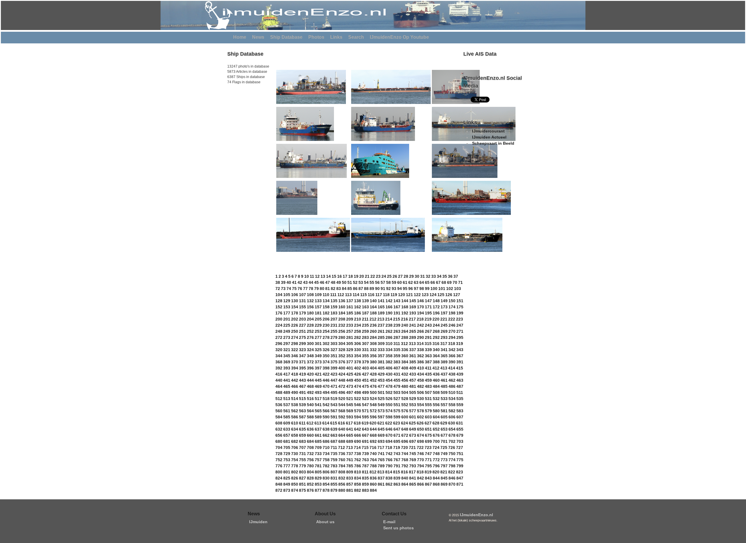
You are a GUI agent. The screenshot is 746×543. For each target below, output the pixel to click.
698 (420, 441)
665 (349, 435)
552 (404, 404)
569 (349, 410)
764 (373, 459)
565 (318, 410)
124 (433, 294)
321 (286, 349)
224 (278, 325)
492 (310, 392)
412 (435, 368)
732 (310, 453)
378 (357, 362)
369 (286, 362)
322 (294, 349)
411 (428, 368)
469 (318, 386)
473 (349, 386)
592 (341, 417)
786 (357, 466)
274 (294, 337)
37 (455, 276)
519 (333, 398)
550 (389, 404)
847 (459, 478)
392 (278, 368)
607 (459, 417)
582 (451, 410)
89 (372, 288)
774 (451, 459)
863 (396, 484)
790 (389, 466)
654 (451, 429)
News (258, 37)
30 (417, 276)
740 (373, 453)
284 (373, 337)
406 (389, 368)
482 (420, 386)
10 (306, 276)
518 (326, 398)
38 (277, 282)
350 (326, 355)
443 (302, 380)
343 (459, 349)
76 (300, 288)
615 (333, 423)
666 (357, 435)
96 (410, 288)
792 (404, 466)
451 (365, 380)
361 (412, 355)
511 (459, 392)
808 (341, 472)
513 (286, 398)
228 (310, 325)
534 (451, 398)
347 (302, 355)
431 (396, 374)
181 (318, 313)
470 (326, 386)
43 (305, 282)
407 (396, 368)
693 (381, 441)
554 (420, 404)
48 (333, 282)
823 (459, 472)
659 (302, 435)
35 (444, 276)
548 (373, 404)
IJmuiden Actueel (489, 137)
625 (412, 423)
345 (286, 355)
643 (365, 429)
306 (357, 343)
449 (349, 380)
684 (310, 441)
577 (412, 410)
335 (396, 349)
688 (341, 441)
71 (460, 282)
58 (388, 282)
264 (404, 331)
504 (404, 392)
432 (404, 374)
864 (404, 484)
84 (344, 288)
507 (428, 392)
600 (404, 417)
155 (302, 307)
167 (396, 307)
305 (349, 343)
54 (366, 282)
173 (444, 307)
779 (302, 466)
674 (420, 435)
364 (436, 355)
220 (435, 319)
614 (325, 423)
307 (365, 343)
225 (286, 325)
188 (373, 313)
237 (381, 325)
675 (428, 435)
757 (318, 459)
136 (341, 300)
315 (428, 343)
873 (286, 490)
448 (341, 380)
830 (326, 478)
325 (318, 349)
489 (286, 392)
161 (349, 307)
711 (333, 447)
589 (318, 417)
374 (326, 362)
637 (318, 429)
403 (365, 368)
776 (278, 466)
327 (333, 349)
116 (371, 294)
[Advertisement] (244, 125)
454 (389, 380)
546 (357, 404)
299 (302, 343)
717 (380, 447)
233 (349, 325)
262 (389, 331)
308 (373, 343)
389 (444, 362)
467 (302, 386)
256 (341, 331)
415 (459, 368)
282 (357, 337)
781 (318, 466)
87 (360, 288)
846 (451, 478)
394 (294, 368)
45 (316, 282)
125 (440, 294)
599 (396, 417)
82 (333, 288)
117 (378, 294)
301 (318, 343)
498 (357, 392)
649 (412, 429)
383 (396, 362)
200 (278, 319)
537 (286, 404)
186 (357, 313)
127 (456, 294)
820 (435, 472)
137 (349, 300)
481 (412, 386)
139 (365, 300)
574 (389, 410)
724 (435, 447)
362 (420, 355)
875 (302, 490)
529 (412, 398)
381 (381, 362)
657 (286, 435)
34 (439, 276)
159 (333, 307)
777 (286, 466)
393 (286, 368)
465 (286, 386)
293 (444, 337)
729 (286, 453)
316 (435, 343)
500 (373, 392)
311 (396, 343)
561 (286, 410)
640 (341, 429)
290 (420, 337)
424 (341, 374)
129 (286, 300)
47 (327, 282)
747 (428, 453)
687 (333, 441)
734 (326, 453)
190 (389, 313)
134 (326, 300)
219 (428, 319)
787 (365, 466)
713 (349, 447)
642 (357, 429)
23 (378, 276)
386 (420, 362)
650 (420, 429)
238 (389, 325)
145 (412, 300)
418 (294, 374)
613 (317, 423)
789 (381, 466)
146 (420, 300)
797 (444, 466)
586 (294, 417)
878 (326, 490)
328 (341, 349)
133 (318, 300)
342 (451, 349)
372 (310, 362)
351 (333, 355)
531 (428, 398)
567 (333, 410)
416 (278, 374)
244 (436, 325)
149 (444, 300)
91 (383, 288)
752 (278, 459)
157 (318, 307)
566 (326, 410)
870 (451, 484)
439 (459, 374)
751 (459, 453)
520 (341, 398)
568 (341, 410)
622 (388, 423)
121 (409, 294)
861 (381, 484)
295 (459, 337)
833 (349, 478)
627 (428, 423)
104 (278, 294)
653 (444, 429)
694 (389, 441)
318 (451, 343)
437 (444, 374)
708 (310, 447)
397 (318, 368)
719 (396, 447)
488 (278, 392)
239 (396, 325)
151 (459, 300)
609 (286, 423)
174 (451, 307)
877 (318, 490)
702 (451, 441)
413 (443, 368)
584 (278, 417)
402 (357, 368)
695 (396, 441)
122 (417, 294)
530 (420, 398)
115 (363, 294)
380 (373, 362)
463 (459, 380)
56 (377, 282)
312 (404, 343)
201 (286, 319)
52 (355, 282)
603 (428, 417)
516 (310, 398)
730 (294, 453)
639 (333, 429)
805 (318, 472)
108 (310, 294)
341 (444, 349)
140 (373, 300)
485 (444, 386)
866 (420, 484)
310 (389, 343)
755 (302, 459)
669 (381, 435)
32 (428, 276)
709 (318, 447)
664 (341, 435)
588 (310, 417)
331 (365, 349)
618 (357, 423)
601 (412, 417)
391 (459, 362)
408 (404, 368)
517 (318, 398)
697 (412, 441)
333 (381, 349)
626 (420, 423)
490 (294, 392)
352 (341, 355)
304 (341, 343)
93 (394, 288)
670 (389, 435)
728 (278, 453)
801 (286, 472)
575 (396, 410)
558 (451, 404)
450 (357, 380)
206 (326, 319)
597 (381, 417)
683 (302, 441)
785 (349, 466)
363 (428, 355)
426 (357, 374)
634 (294, 429)
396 (310, 368)
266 (420, 331)
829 (318, 478)
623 (396, 423)
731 (302, 453)
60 (399, 282)
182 (326, 313)
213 (380, 319)
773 (444, 459)
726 (451, 447)
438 (451, 374)
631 (459, 423)
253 (318, 331)
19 (356, 276)
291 (428, 337)
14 (328, 276)
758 (326, 459)
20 (361, 276)
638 (326, 429)
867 (428, 484)
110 (326, 294)
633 (286, 429)
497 (349, 392)
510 (451, 392)
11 (312, 276)
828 (310, 478)
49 (338, 282)
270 (451, 331)
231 (333, 325)
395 (302, 368)
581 (444, 410)
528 (404, 398)
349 (318, 355)
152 (278, 307)
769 (412, 459)
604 (436, 417)
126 (448, 294)
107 (302, 294)
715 (365, 447)
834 (357, 478)
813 (380, 472)
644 (373, 429)
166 (389, 307)
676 (436, 435)
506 (420, 392)
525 (381, 398)
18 (350, 276)
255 (333, 331)
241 (412, 325)
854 (326, 484)
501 (381, 392)
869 (444, 484)
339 (428, 349)
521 (349, 398)
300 (310, 343)
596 (373, 417)
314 (420, 343)
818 (420, 472)
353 (349, 355)
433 (412, 374)
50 (344, 282)
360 (404, 355)
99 (427, 288)
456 (404, 380)
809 (349, 472)
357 (381, 355)
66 (432, 282)
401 (349, 368)
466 (294, 386)
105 (286, 294)
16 (339, 276)
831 (333, 478)
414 (451, 368)
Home (239, 37)
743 (396, 453)
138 (357, 300)
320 (278, 349)
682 (294, 441)
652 (436, 429)
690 (357, 441)
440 (278, 380)
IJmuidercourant (488, 131)
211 (365, 319)
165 (381, 307)
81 (327, 288)
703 (459, 441)
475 (365, 386)
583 (459, 410)
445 (318, 380)
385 (412, 362)
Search (356, 37)
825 (286, 478)
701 (444, 441)
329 (349, 349)
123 (425, 294)
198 (451, 313)
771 (428, 459)
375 (333, 362)
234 (357, 325)
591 (333, 417)
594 (357, 417)
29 (411, 276)
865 (412, 484)
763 (365, 459)
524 (373, 398)
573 (381, 410)
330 (357, 349)
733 (318, 453)
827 (302, 478)
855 (333, 484)
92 (388, 288)
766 (389, 459)
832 (341, 478)
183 (333, 313)
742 (389, 453)
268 (436, 331)
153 (286, 307)
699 (428, 441)
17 (345, 276)
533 (444, 398)
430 (389, 374)
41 (294, 282)
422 (326, 374)
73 (283, 288)
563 (302, 410)
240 (404, 325)
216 (404, 319)
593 (349, 417)
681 (286, 441)
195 (428, 313)
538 (294, 404)
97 (416, 288)
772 (436, 459)
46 (322, 282)
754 (294, 459)
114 (356, 294)
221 (443, 319)
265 (412, 331)
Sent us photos (398, 528)
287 (396, 337)
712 (341, 447)
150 (451, 300)
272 (278, 337)
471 (333, 386)
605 (444, 417)
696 (404, 441)
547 (365, 404)
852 (310, 484)
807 (333, 472)
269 (444, 331)
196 (436, 313)
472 (341, 386)
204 (310, 319)
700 (436, 441)
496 (341, 392)
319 (459, 343)
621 (380, 423)
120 (401, 294)
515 (302, 398)
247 (459, 325)
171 (428, 307)
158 (326, 307)
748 (436, 453)
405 (381, 368)
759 (333, 459)
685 (318, 441)
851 (302, 484)
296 (278, 343)
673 (412, 435)
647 (396, 429)
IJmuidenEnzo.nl (476, 514)
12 (317, 276)
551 (396, 404)
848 (278, 484)
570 (357, 410)
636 (310, 429)
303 (333, 343)
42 (300, 282)
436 (436, 374)
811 (365, 472)
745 (412, 453)
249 (286, 331)
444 (310, 380)
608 (278, 423)
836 (373, 478)
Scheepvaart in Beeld (493, 143)
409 (412, 368)
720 (404, 447)
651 (428, 429)
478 (389, 386)
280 (341, 337)
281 (349, 337)
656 (278, 435)
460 (436, 380)
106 (294, 294)
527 (396, 398)
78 (311, 288)
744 (404, 453)
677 (444, 435)
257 (349, 331)
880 (341, 490)
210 (357, 319)
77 (305, 288)
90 (377, 288)
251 (302, 331)
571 (365, 410)
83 (338, 288)
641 (349, 429)
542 (326, 404)
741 (381, 453)
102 (449, 288)
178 (294, 313)
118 (386, 294)
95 (405, 288)
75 (294, 288)
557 (444, 404)
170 (420, 307)
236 (373, 325)
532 (436, 398)
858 (357, 484)
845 (444, 478)
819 (428, 472)
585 (286, 417)
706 (294, 447)
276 (310, 337)
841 (412, 478)
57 (383, 282)
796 (436, 466)
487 (459, 386)
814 (388, 472)
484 (436, 386)
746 (420, 453)
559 (459, 404)
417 (286, 374)
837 (381, 478)
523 (365, 398)
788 (373, 466)
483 (428, 386)
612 (310, 423)
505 (412, 392)
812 (373, 472)
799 (459, 466)
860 (373, 484)
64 (421, 282)
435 (428, 374)
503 (396, 392)
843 (428, 478)
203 (302, 319)
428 (373, 374)
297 (286, 343)
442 (294, 380)
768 (404, 459)
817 (412, 472)
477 (381, 386)
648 (404, 429)
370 (294, 362)
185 (349, 313)
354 (357, 355)
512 (278, 398)
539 (302, 404)
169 (412, 307)
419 (302, 374)
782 (326, 466)
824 (278, 478)
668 (373, 435)
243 (428, 325)
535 (459, 398)
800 (278, 472)
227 (302, 325)
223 (459, 319)
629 (443, 423)
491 (302, 392)
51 (349, 282)
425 (349, 374)
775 (459, 459)
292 (436, 337)
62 (410, 282)
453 (381, 380)
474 (357, 386)
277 (318, 337)
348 (310, 355)
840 (404, 478)
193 (412, 313)
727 (459, 447)
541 (318, 404)
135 (333, 300)
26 (395, 276)
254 (326, 331)
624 (404, 423)
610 (294, 423)
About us (325, 521)
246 (451, 325)
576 (404, 410)
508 (436, 392)
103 (457, 288)
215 (396, 319)
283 (365, 337)
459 (428, 380)
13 (323, 276)
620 (373, 423)
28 (406, 276)
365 (444, 355)
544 (341, 404)
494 (326, 392)
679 (459, 435)
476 (373, 386)
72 (277, 288)
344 (278, 355)
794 (420, 466)
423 (333, 374)
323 (302, 349)
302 (326, 343)
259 (365, 331)
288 (404, 337)
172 (436, 307)
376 (341, 362)
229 (318, 325)
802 (294, 472)
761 (349, 459)
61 (405, 282)
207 (333, 319)
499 (365, 392)
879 (333, 490)
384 (404, 362)
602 (420, 417)
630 (451, 423)
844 (436, 478)
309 (381, 343)
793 (412, 466)
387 (428, 362)
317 (443, 343)
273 (286, 337)
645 (381, 429)
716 (373, 447)
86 (355, 288)
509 (444, 392)
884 (373, 490)
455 (396, 380)
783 (333, 466)
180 (310, 313)
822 (451, 472)
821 (443, 472)
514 (294, 398)
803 (302, 472)
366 (451, 355)
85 (349, 288)
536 (278, 404)
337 (412, 349)
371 (302, 362)
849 (286, 484)
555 (428, 404)
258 (357, 331)
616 (341, 423)
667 (365, 435)
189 (381, 313)
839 (396, 478)
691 (365, 441)
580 (436, 410)
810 (357, 472)
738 (357, 453)
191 (396, 313)
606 (451, 417)
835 (365, 478)
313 (412, 343)
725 (443, 447)
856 (341, 484)
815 (396, 472)
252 (310, 331)
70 (455, 282)
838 (389, 478)
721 (412, 447)
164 (373, 307)
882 (357, 490)
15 (334, 276)
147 (428, 300)
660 (310, 435)
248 (278, 331)
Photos (316, 37)
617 (349, 423)
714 (357, 447)
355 (365, 355)
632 (278, 429)
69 (449, 282)
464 (278, 386)
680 (278, 441)
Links (336, 37)
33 (433, 276)
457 (412, 380)
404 (373, 368)
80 (322, 288)
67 (438, 282)
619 (365, 423)
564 (310, 410)
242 (420, 325)
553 (412, 404)
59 (394, 282)
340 (436, 349)
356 (373, 355)
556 (436, 404)
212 (373, 319)
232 (341, 325)
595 (365, 417)
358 (389, 355)
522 (357, 398)
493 (318, 392)
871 (459, 484)
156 (310, 307)
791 (396, 466)
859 (365, 484)
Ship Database (286, 37)
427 (365, 374)
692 (373, 441)
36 (450, 276)
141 (381, 300)
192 (404, 313)
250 (294, 331)
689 (349, 441)
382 (389, 362)
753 (286, 459)
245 (444, 325)
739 (365, 453)
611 (302, 423)
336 (404, 349)
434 (420, 374)
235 (365, 325)
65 (427, 282)
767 (396, 459)
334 (389, 349)
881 (349, 490)
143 (396, 300)
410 (420, 368)
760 (341, 459)
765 (381, 459)
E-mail (389, 521)
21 (367, 276)
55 (372, 282)
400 (341, 368)
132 (310, 300)
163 (365, 307)
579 (428, 410)
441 (286, 380)
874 (294, 490)
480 (404, 386)
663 (333, 435)
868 (436, 484)
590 (326, 417)
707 (302, 447)
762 (357, 459)
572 (373, 410)
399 (333, 368)
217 (412, 319)
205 (318, 319)
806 (326, 472)
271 (459, 331)
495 (333, 392)
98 (421, 288)
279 (333, 337)
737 (349, 453)
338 (420, 349)
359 (396, 355)
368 (278, 362)
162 (357, 307)
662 (326, 435)
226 (294, 325)
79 (316, 288)
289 (412, 337)
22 (372, 276)
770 (420, 459)
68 (443, 282)
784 (341, 466)
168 (404, 307)
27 (400, 276)
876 (310, 490)
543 (333, 404)
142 (389, 300)
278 (326, 337)
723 (428, 447)
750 (451, 453)
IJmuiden (258, 521)
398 (326, 368)
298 (294, 343)
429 (381, 374)
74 (288, 288)
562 (294, 410)
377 (349, 362)
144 (404, 300)
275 (302, 337)
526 (389, 398)
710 (326, 447)
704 (278, 447)
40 (288, 282)
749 (444, 453)
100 (433, 288)
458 (420, 380)
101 (441, 288)
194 (420, 313)
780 (310, 466)
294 (451, 337)
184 (341, 313)
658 (294, 435)
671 (396, 435)
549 (381, 404)
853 (318, 484)
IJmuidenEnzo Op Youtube (399, 37)
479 (396, 386)
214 (388, 319)
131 (302, 300)
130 (294, 300)
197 (444, 313)
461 (444, 380)
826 (294, 478)
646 (389, 429)
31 (422, 276)
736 (341, 453)
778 (294, 466)
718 (388, 447)
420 (310, 374)
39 (283, 282)
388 (436, 362)
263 (396, 331)
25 (389, 276)
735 (333, 453)
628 (435, 423)
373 (318, 362)
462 (451, 380)
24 (383, 276)
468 (310, 386)
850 (294, 484)
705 (286, 447)
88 (366, 288)
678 (451, 435)
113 (348, 294)
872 (278, 490)
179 (302, 313)
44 (311, 282)
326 (326, 349)
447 (333, 380)
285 (381, 337)
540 (310, 404)
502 (389, 392)
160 (341, 307)
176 (278, 313)
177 (286, 313)
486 (451, 386)
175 (459, 307)
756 (310, 459)
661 (318, 435)
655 (459, 429)
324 (310, 349)
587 (302, 417)
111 (333, 294)
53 (360, 282)
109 (318, 294)
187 (365, 313)
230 (326, 325)
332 (373, 349)
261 (381, 331)
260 (373, 331)
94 (399, 288)
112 (340, 294)
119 (393, 294)
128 (278, 300)
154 (294, 307)
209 (349, 319)
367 (459, 355)
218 (420, 319)
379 (365, 362)
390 (451, 362)
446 (326, 380)
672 (404, 435)
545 (349, 404)
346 (294, 355)
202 (294, 319)
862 (389, 484)
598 (389, 417)
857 (349, 484)
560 (278, 410)
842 (420, 478)
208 (341, 319)
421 (318, 374)
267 (428, 331)
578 (420, 410)
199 (459, 313)
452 (373, 380)
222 (451, 319)
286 (389, 337)
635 (302, 429)
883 (365, 490)
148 (436, 300)
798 (451, 466)
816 (404, 472)
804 (310, 472)
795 (428, 466)
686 (326, 441)
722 (420, 447)
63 (416, 282)
